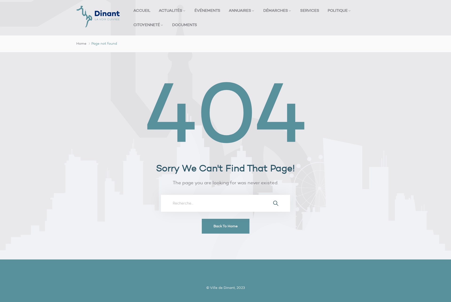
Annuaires (240, 10)
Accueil (141, 10)
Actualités (170, 10)
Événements (207, 10)
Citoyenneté (146, 25)
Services (309, 10)
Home (81, 43)
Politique (338, 10)
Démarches (275, 10)
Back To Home (226, 226)
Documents (184, 25)
